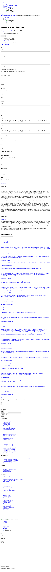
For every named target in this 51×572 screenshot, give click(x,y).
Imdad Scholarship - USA (8, 445)
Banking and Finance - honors (42, 248)
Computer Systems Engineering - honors (10, 312)
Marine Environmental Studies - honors (31, 268)
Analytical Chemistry (37, 339)
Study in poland (6, 499)
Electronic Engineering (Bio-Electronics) (23, 373)
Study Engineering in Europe (9, 428)
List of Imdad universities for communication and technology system (17, 458)
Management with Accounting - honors (10, 249)
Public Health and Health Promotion (10, 386)
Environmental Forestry (42, 351)
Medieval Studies (40, 380)
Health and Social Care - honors (9, 317)
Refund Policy (6, 526)
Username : (3, 538)
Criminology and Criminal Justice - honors (25, 256)
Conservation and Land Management (28, 333)
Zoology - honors (24, 273)
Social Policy (27, 363)
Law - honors (5, 257)
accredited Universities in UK (9, 469)
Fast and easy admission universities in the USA (13, 479)
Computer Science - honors (23, 282)
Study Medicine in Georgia (9, 490)
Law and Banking (42, 333)
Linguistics (4, 380)
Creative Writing (5, 357)
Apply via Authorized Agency (9, 41)
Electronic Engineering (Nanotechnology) (21, 374)
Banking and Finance (13, 333)
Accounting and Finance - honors (26, 248)
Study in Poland (6, 423)
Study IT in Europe (7, 506)
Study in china (6, 508)
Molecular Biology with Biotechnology (21, 339)
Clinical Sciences (24, 386)
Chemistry (46, 339)
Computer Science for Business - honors (10, 281)
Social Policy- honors (15, 257)
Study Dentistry (6, 489)
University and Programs (8, 2)
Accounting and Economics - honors (25, 247)
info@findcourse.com (5, 15)
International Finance (25, 329)
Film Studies (14, 357)
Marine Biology (5, 391)
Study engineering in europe (9, 505)
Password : (3, 540)
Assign (2, 415)
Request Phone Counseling (22, 15)
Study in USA (6, 509)
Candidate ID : (4, 409)
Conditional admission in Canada (10, 437)
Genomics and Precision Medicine (37, 386)
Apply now (3, 36)
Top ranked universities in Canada (10, 434)
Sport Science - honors (7, 324)
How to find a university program (10, 5)
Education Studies (17, 368)
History (32, 380)
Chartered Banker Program (35, 334)
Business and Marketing (13, 331)
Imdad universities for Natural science (11, 459)
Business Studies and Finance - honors (29, 249)
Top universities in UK (8, 471)
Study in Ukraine (6, 424)
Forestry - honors (11, 275)
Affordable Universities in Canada (10, 435)
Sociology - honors (23, 289)
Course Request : (4, 414)
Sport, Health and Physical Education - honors (24, 324)
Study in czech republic (8, 500)
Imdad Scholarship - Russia (9, 450)
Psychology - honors (12, 289)
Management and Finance (19, 330)
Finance (4, 329)
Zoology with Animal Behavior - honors (39, 273)
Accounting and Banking (34, 331)
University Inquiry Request (9, 39)
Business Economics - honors (41, 247)
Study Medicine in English (8, 487)
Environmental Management (8, 352)
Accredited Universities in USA (10, 478)
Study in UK (6, 511)
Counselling (46, 357)
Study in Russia (6, 425)
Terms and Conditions (7, 524)
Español (12, 11)
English (9, 7)
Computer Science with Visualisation (20, 345)
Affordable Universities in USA (10, 480)
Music (39, 357)
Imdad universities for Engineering (10, 460)
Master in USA (6, 481)
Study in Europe (6, 422)
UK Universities (6, 468)
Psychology (4, 381)
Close (2, 570)
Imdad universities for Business (9, 461)
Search (2, 411)
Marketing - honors (16, 251)
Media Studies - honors (12, 296)
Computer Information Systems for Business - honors (32, 281)
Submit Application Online (8, 38)
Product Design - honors (7, 301)
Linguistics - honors (39, 287)
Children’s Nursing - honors (36, 317)
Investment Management (37, 329)
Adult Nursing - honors (23, 317)
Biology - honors (6, 262)
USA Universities (7, 476)
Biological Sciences (6, 339)
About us (5, 6)
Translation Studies (13, 380)
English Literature (24, 380)
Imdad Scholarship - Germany (9, 446)
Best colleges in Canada (8, 438)
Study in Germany (7, 421)
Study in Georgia (6, 427)
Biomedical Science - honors (42, 262)
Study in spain (6, 497)
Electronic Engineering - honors (28, 312)
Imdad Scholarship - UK (8, 444)
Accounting (24, 331)
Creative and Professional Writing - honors (11, 295)
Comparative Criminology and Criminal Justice (12, 363)
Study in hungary (6, 503)
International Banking (13, 329)
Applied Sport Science (7, 397)
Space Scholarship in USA (8, 429)
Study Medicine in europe (8, 507)
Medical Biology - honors (17, 262)
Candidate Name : (4, 413)
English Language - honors (26, 287)
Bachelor (6, 241)
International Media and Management (28, 357)
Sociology (11, 381)
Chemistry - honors (29, 262)
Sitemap (5, 528)
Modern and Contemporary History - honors (27, 288)
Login (2, 541)
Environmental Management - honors (10, 274)
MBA (25, 334)
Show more (3, 213)
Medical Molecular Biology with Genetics (11, 340)
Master (5, 242)
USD (8, 17)
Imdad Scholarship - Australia (9, 451)
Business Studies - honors (29, 251)
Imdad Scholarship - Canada (9, 449)
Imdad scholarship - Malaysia (9, 448)
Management (18, 334)
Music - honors (23, 296)
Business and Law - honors (8, 256)
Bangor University (7, 31)
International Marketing (32, 330)
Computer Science (6, 345)
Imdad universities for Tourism (9, 462)
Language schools (7, 4)
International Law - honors (42, 256)
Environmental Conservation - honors (28, 274)
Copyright (5, 527)
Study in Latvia (6, 502)
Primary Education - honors (8, 307)
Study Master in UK (7, 470)
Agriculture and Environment (8, 351)
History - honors (11, 288)
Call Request (6, 40)
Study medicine (6, 486)
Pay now (5, 521)
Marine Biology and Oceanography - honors (11, 268)
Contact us (5, 523)
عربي (10, 10)
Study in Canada (6, 439)
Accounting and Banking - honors (9, 248)
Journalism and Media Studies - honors (30, 295)
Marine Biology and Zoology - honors (10, 273)
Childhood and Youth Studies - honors (10, 287)
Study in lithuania (7, 501)
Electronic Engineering (7, 373)
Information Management (7, 334)
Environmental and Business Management (26, 351)
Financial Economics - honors (8, 247)
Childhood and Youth (6, 368)
